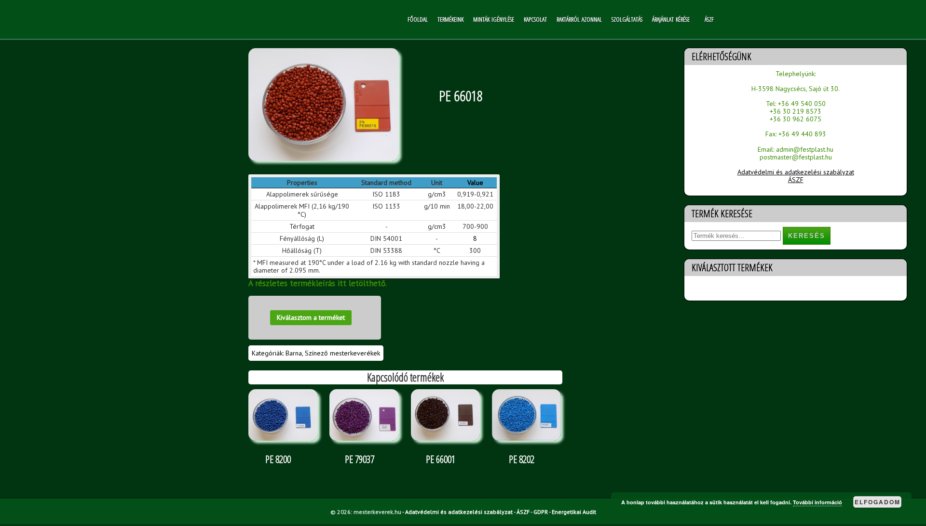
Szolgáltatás (627, 19)
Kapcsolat (535, 19)
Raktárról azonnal (579, 19)
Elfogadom (877, 502)
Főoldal (418, 19)
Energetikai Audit (574, 511)
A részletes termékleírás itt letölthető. (317, 283)
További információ (817, 502)
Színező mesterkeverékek (342, 353)
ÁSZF (795, 179)
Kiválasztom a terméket (311, 317)
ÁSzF (709, 19)
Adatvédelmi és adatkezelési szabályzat (795, 172)
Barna (294, 353)
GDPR (540, 511)
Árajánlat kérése (671, 19)
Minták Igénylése (493, 19)
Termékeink (450, 19)
